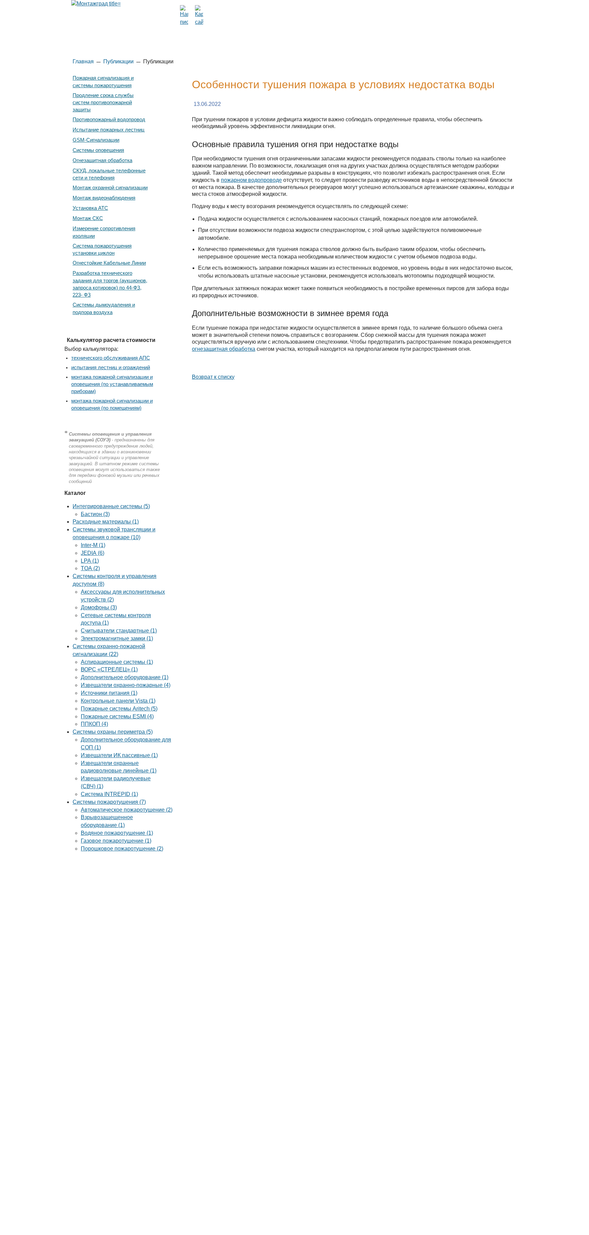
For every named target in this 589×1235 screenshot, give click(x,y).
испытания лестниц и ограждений (110, 367)
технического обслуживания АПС (110, 358)
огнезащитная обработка (223, 349)
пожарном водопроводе (251, 180)
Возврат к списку (213, 377)
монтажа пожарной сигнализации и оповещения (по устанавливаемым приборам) (112, 384)
